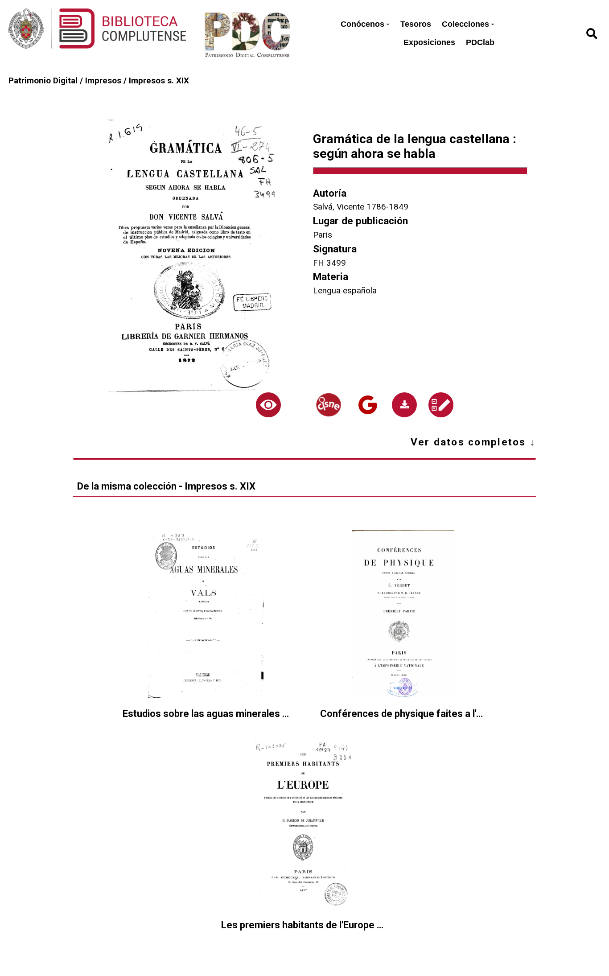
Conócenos (362, 24)
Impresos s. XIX (159, 81)
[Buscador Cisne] (328, 404)
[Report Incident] (441, 404)
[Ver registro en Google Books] (367, 404)
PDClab (480, 42)
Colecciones (465, 24)
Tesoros (415, 24)
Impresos (103, 81)
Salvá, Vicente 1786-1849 (360, 207)
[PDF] (404, 405)
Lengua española (345, 291)
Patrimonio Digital (43, 81)
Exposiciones (429, 42)
